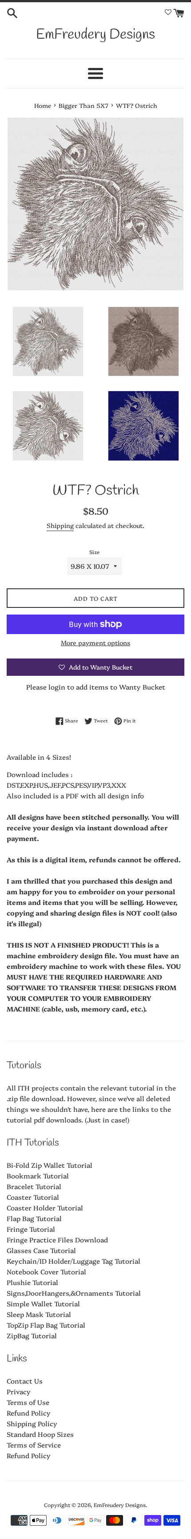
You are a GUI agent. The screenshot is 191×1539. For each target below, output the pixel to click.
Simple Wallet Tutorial (43, 1303)
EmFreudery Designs (95, 34)
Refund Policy (29, 1412)
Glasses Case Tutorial (41, 1250)
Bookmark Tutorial (38, 1175)
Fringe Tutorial (31, 1229)
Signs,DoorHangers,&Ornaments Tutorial (74, 1292)
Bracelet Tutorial (34, 1186)
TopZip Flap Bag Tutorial (46, 1324)
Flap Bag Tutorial (34, 1218)
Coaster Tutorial (33, 1197)
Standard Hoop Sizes (40, 1434)
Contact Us (25, 1380)
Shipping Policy (32, 1423)
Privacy (19, 1391)
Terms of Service (34, 1444)
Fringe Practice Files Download (57, 1239)
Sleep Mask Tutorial (39, 1314)
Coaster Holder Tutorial (45, 1207)
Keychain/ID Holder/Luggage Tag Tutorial (73, 1260)
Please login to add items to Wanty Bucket (95, 686)
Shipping (60, 525)
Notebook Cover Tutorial (46, 1271)
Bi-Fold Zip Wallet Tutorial (49, 1165)
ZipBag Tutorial (32, 1335)
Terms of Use (28, 1402)
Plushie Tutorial (32, 1282)
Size (94, 551)
